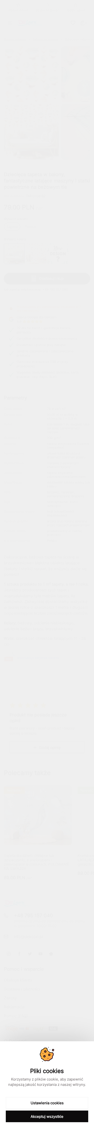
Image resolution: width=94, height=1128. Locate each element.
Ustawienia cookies (47, 1103)
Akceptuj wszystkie (47, 1116)
